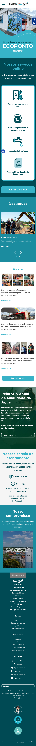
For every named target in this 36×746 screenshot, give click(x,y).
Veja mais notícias (18, 378)
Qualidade (18, 626)
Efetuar (18, 128)
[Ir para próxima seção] (18, 54)
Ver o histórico (18, 173)
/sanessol (19, 664)
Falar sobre (18, 151)
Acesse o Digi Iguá (18, 189)
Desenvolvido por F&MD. (18, 743)
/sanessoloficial (19, 661)
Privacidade (18, 604)
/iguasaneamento (19, 668)
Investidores (18, 642)
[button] (12, 51)
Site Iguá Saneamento (18, 610)
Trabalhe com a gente (18, 647)
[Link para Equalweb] (18, 720)
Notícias (18, 620)
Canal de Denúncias (18, 644)
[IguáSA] (23, 4)
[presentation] (15, 252)
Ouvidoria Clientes (18, 628)
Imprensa (18, 639)
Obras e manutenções (18, 623)
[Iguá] (13, 4)
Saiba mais (5, 246)
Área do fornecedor (18, 650)
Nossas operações (18, 587)
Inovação (18, 596)
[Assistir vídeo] (18, 549)
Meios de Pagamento (18, 607)
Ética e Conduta (18, 598)
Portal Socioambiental (18, 590)
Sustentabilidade (18, 593)
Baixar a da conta (18, 105)
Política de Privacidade (18, 601)
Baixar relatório (10, 435)
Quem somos (18, 584)
